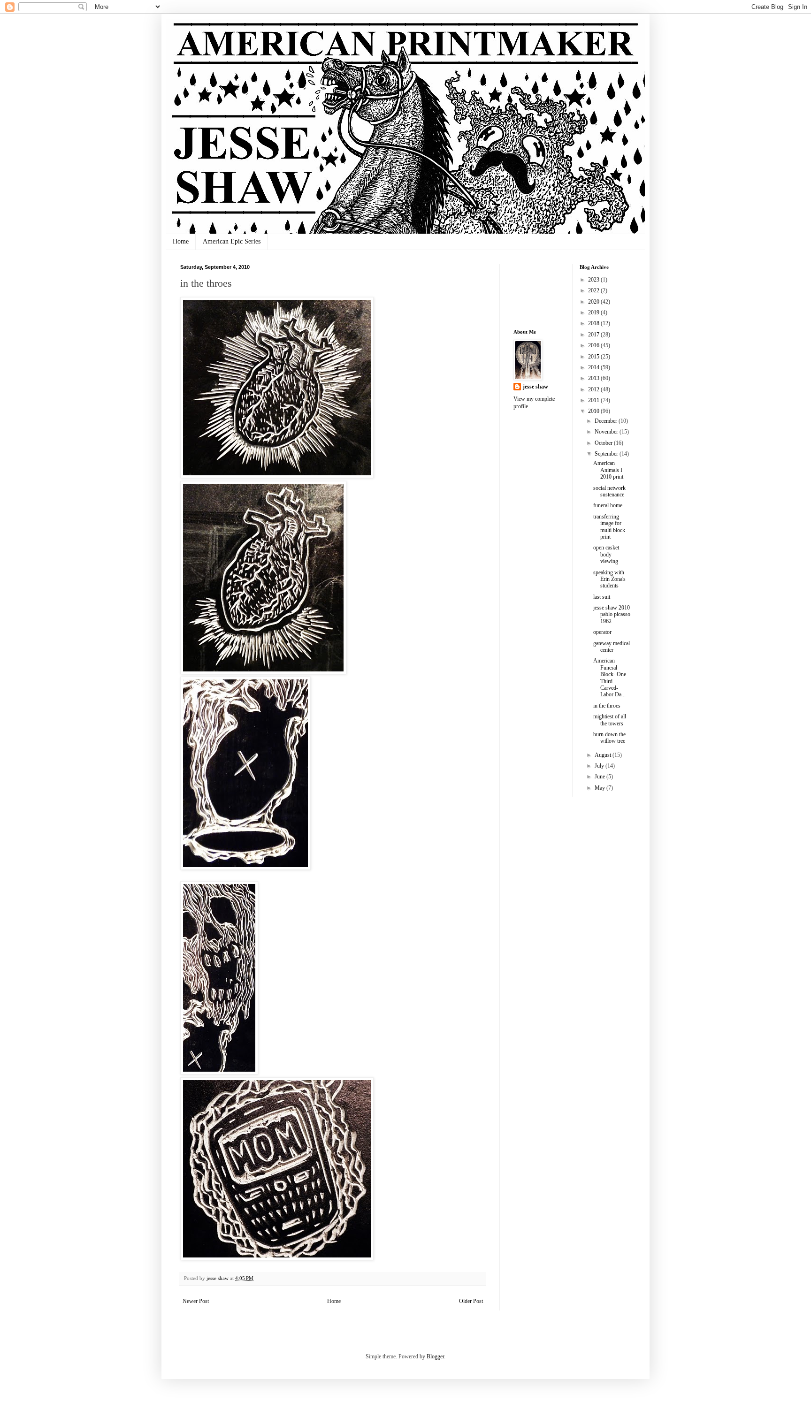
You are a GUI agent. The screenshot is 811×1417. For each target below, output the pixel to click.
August (603, 755)
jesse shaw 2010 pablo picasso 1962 (611, 614)
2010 (594, 411)
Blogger (435, 1356)
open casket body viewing (606, 554)
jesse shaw (535, 386)
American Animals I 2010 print (608, 470)
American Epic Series (231, 241)
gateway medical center (611, 646)
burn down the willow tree (609, 737)
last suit (601, 597)
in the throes (606, 705)
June (600, 776)
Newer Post (196, 1301)
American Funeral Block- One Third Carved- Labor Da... (609, 677)
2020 (594, 301)
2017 (594, 334)
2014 (594, 367)
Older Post (471, 1301)
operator (602, 632)
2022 (594, 290)
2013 (594, 378)
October (604, 443)
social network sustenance (609, 491)
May (600, 788)
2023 (594, 279)
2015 (594, 356)
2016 (594, 345)
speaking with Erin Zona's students (609, 579)
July (600, 765)
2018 (594, 323)
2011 (594, 400)
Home (181, 241)
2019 (594, 312)
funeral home (607, 505)
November (607, 431)
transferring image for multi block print (609, 526)
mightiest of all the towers (609, 719)
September (607, 453)
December (607, 421)
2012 (594, 389)
